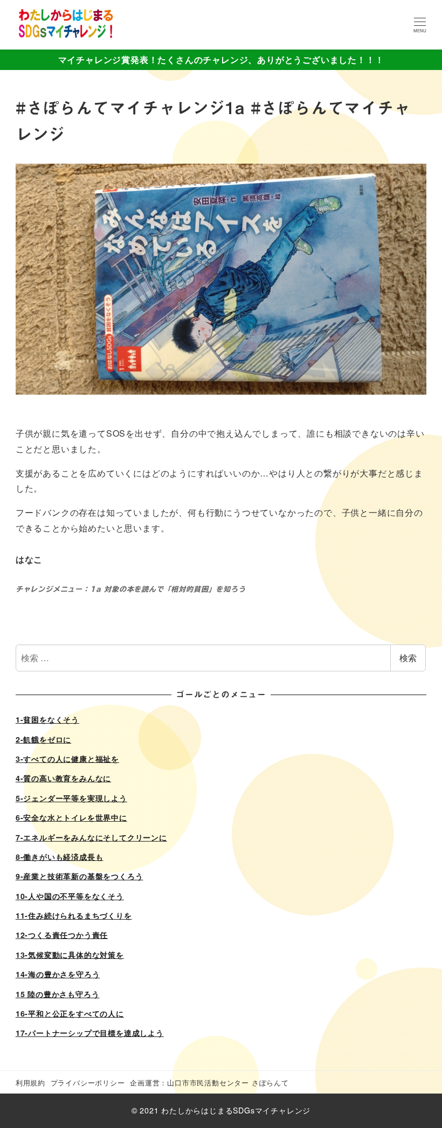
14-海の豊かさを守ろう (58, 974)
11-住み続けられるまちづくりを (74, 915)
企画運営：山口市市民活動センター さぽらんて (209, 1082)
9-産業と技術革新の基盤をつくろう (79, 876)
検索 (408, 657)
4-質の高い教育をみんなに (63, 778)
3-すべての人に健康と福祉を (67, 758)
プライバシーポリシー (88, 1082)
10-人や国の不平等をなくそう (70, 896)
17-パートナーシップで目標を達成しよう (90, 1032)
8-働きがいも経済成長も (59, 856)
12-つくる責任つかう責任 (62, 934)
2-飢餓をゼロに (43, 739)
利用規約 (30, 1082)
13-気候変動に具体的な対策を (70, 954)
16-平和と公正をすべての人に (70, 1013)
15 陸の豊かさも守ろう (58, 994)
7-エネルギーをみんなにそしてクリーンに (91, 837)
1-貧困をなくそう (47, 719)
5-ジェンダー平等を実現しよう (71, 798)
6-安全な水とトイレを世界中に (71, 817)
